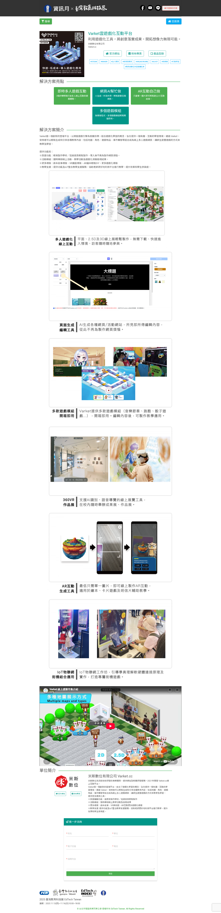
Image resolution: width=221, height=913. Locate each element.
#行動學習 (175, 62)
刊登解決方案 (171, 8)
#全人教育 (115, 62)
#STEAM (93, 62)
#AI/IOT (155, 62)
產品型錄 (158, 53)
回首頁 (175, 21)
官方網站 (114, 53)
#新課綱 (165, 62)
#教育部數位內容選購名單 (134, 67)
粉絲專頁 (136, 53)
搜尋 (47, 21)
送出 (110, 874)
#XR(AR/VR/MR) (142, 62)
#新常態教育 (127, 62)
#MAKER (104, 62)
